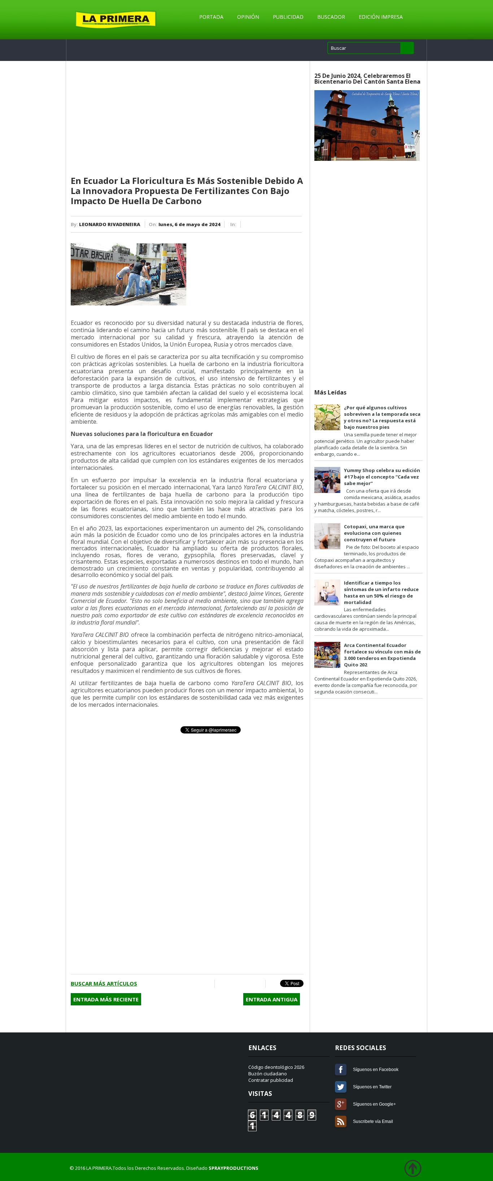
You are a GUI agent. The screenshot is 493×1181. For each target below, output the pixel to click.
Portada (211, 16)
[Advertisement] (187, 118)
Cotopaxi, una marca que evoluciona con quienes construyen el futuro (374, 533)
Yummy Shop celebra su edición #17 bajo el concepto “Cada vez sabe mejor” (382, 476)
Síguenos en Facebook (340, 1069)
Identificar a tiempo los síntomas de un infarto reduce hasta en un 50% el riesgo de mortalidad (381, 592)
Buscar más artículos (104, 983)
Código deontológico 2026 (276, 1067)
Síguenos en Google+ (340, 1104)
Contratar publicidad (270, 1080)
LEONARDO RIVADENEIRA (109, 224)
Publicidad (288, 16)
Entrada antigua (271, 999)
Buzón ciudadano (267, 1073)
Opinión (248, 16)
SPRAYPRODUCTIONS (233, 1168)
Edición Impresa (381, 16)
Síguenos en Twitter (340, 1087)
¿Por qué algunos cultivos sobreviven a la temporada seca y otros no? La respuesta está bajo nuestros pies (382, 417)
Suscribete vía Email (340, 1121)
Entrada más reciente (106, 999)
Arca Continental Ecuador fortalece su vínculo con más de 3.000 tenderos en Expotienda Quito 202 (382, 655)
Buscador (331, 16)
